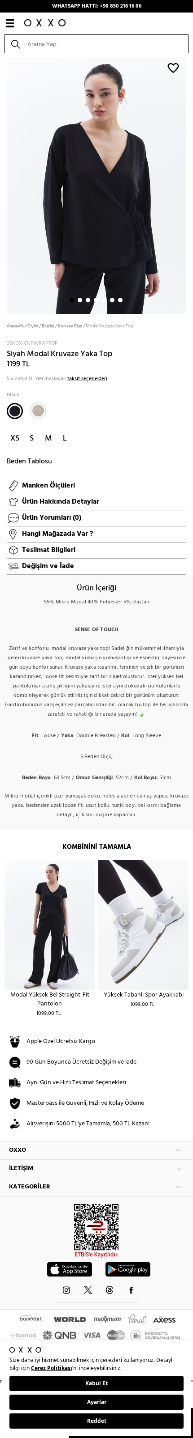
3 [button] (88, 300)
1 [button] (72, 300)
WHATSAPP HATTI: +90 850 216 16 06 (96, 6)
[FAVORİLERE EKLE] (173, 67)
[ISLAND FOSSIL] (38, 411)
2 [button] (80, 300)
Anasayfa (15, 326)
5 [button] (104, 300)
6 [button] (112, 300)
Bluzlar (48, 326)
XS (14, 438)
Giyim (32, 326)
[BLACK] (15, 411)
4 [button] (96, 300)
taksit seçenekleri (87, 378)
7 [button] (120, 300)
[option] (96, 185)
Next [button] (4, 185)
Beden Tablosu (29, 461)
